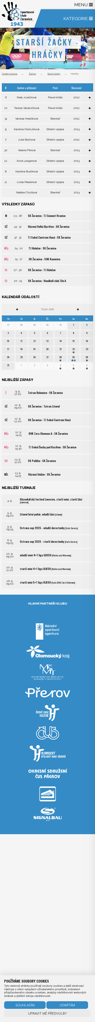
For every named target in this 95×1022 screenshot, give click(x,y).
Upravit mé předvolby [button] (47, 1013)
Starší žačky (54, 73)
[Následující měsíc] (78, 309)
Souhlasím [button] (25, 1005)
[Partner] (47, 641)
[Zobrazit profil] (90, 97)
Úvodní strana (9, 73)
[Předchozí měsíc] (17, 309)
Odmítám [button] (67, 1005)
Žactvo (32, 73)
